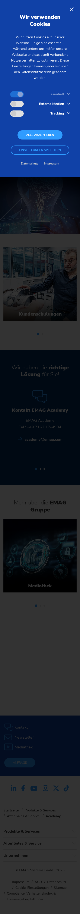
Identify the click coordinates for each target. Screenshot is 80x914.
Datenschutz (29, 164)
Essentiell (56, 94)
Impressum (51, 164)
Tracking (57, 113)
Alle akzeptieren (40, 135)
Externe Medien (51, 103)
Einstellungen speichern (40, 150)
